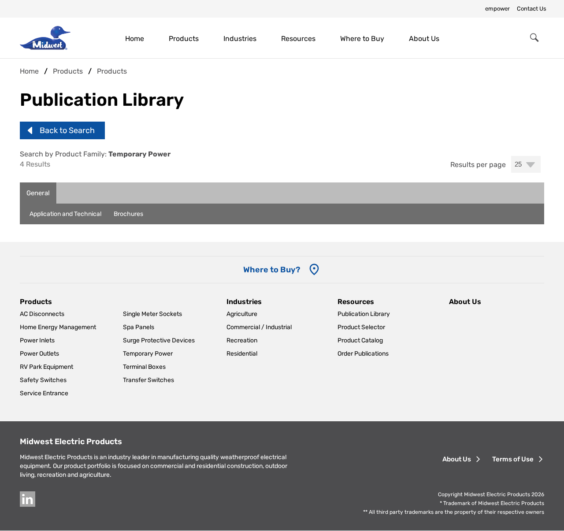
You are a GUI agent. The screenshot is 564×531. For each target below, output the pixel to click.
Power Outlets (39, 353)
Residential (241, 353)
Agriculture (241, 314)
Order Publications (363, 353)
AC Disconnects (42, 314)
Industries (239, 38)
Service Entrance (44, 393)
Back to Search (67, 130)
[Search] (534, 38)
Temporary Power (148, 353)
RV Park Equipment (46, 367)
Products (184, 38)
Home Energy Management (58, 327)
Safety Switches (43, 380)
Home (134, 38)
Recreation (241, 340)
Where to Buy (362, 38)
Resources (298, 38)
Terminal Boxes (144, 367)
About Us (424, 38)
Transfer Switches (148, 380)
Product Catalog (360, 340)
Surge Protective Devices (159, 340)
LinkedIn (27, 499)
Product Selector (361, 327)
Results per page (478, 164)
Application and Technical (65, 214)
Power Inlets (37, 340)
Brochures (128, 214)
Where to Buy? (271, 270)
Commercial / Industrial (259, 327)
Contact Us (531, 8)
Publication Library (364, 314)
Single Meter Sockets (152, 314)
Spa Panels (138, 327)
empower (497, 8)
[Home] (45, 37)
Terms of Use (513, 459)
